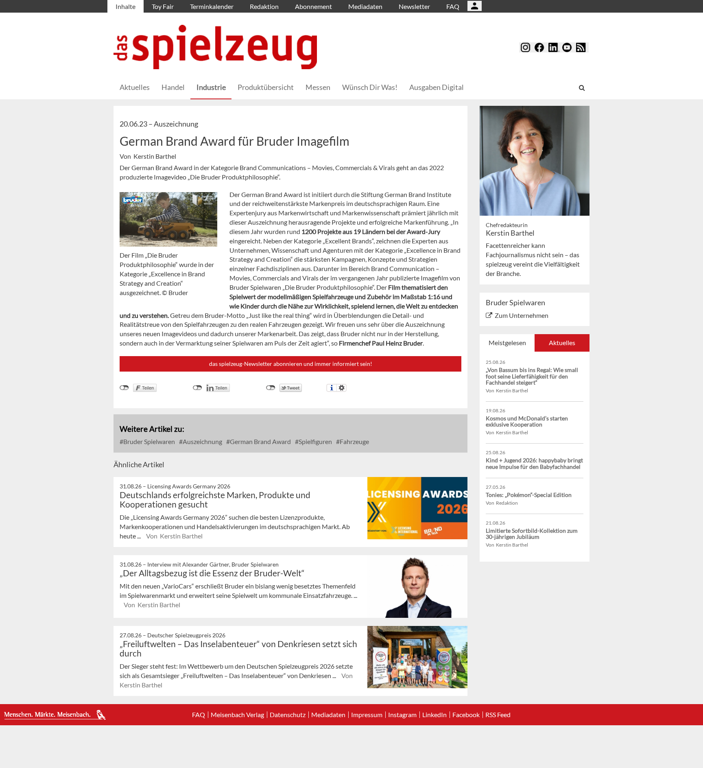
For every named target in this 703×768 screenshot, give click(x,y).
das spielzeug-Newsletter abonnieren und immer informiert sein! (290, 363)
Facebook (466, 714)
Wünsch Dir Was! (369, 87)
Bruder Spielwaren (148, 441)
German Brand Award (260, 441)
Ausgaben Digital (436, 87)
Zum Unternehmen (521, 315)
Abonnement (313, 6)
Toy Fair (163, 6)
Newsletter (414, 6)
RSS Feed (498, 714)
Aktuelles (135, 87)
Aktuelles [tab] (562, 342)
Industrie (211, 87)
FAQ (452, 6)
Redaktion (264, 6)
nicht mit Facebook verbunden (124, 387)
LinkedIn (434, 714)
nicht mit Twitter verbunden (270, 387)
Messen (318, 87)
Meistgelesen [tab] (507, 342)
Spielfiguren (314, 441)
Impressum (366, 714)
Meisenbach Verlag (237, 714)
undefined (197, 387)
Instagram (402, 714)
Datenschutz (288, 714)
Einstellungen (341, 388)
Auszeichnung (201, 441)
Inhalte (125, 6)
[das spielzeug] (215, 47)
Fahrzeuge (353, 441)
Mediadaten (365, 6)
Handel (173, 87)
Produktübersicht (266, 87)
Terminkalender (212, 6)
